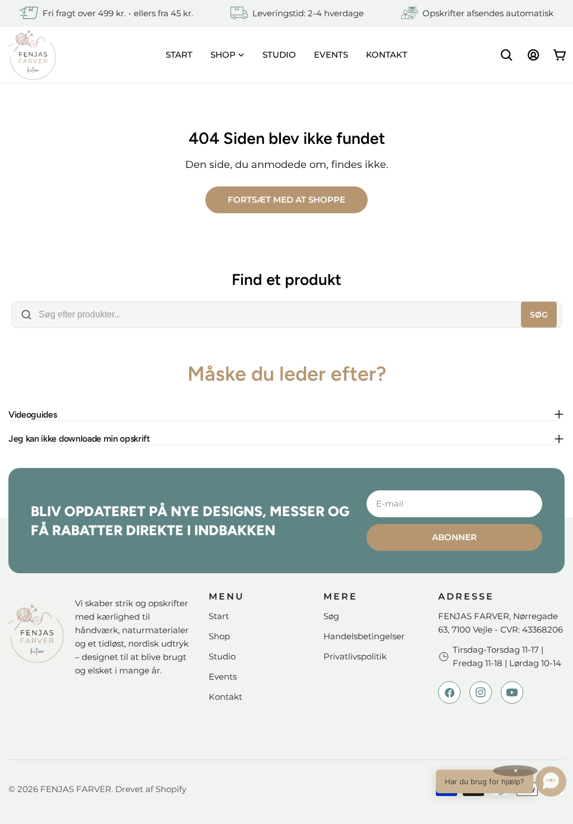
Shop (219, 636)
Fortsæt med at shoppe (286, 199)
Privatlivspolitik (355, 656)
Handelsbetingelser (364, 636)
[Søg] (506, 55)
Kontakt (225, 696)
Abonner (454, 537)
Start (219, 616)
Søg (539, 315)
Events (223, 676)
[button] (501, 781)
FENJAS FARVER (75, 789)
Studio (222, 656)
